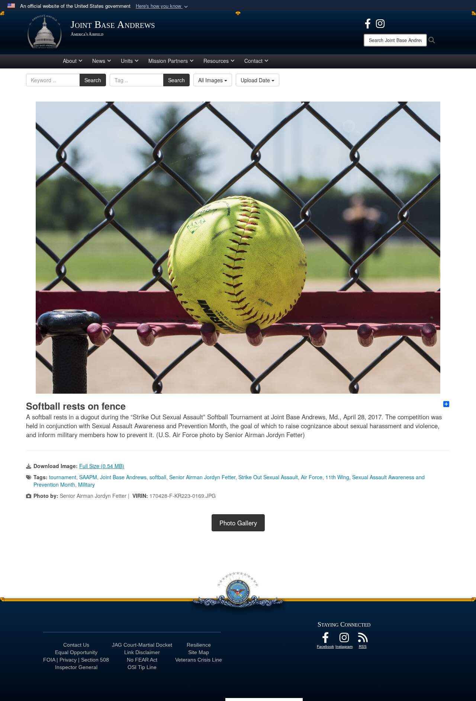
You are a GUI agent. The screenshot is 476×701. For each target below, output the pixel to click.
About (70, 60)
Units (127, 60)
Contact (253, 60)
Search (92, 80)
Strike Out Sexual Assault (268, 477)
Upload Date (256, 80)
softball (157, 477)
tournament (62, 477)
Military (86, 484)
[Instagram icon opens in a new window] (380, 22)
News (98, 60)
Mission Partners (168, 60)
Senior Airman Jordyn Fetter (202, 477)
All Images (211, 80)
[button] (162, 6)
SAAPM (88, 477)
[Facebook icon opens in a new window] (368, 22)
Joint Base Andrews (123, 477)
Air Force (311, 477)
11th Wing (337, 477)
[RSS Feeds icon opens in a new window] (362, 640)
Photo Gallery (238, 522)
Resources (216, 60)
